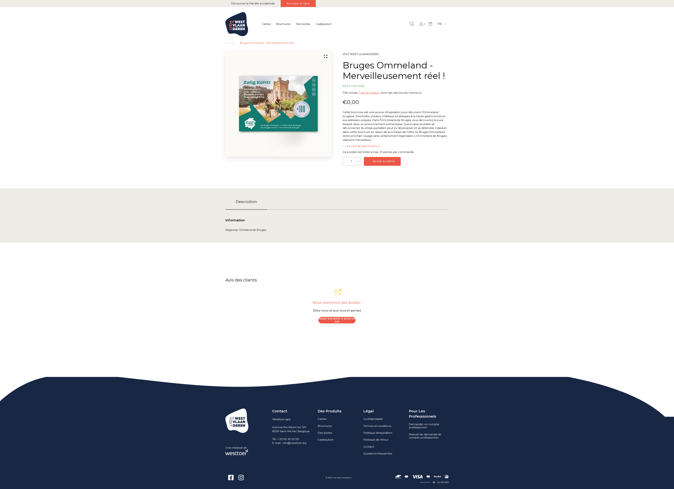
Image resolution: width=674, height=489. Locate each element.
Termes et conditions (377, 426)
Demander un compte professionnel (424, 426)
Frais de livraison (369, 92)
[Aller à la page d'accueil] (236, 24)
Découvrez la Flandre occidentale (253, 3)
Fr (440, 24)
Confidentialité (373, 419)
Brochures (283, 24)
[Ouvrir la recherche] (412, 24)
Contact (368, 446)
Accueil (229, 43)
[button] (278, 152)
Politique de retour (375, 439)
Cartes (266, 24)
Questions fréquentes (377, 453)
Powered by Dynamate (434, 482)
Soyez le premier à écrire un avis (337, 320)
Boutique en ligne (298, 3)
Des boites (303, 24)
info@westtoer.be (294, 443)
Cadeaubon (324, 24)
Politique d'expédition (377, 432)
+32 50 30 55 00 (288, 439)
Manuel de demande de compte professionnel (425, 436)
